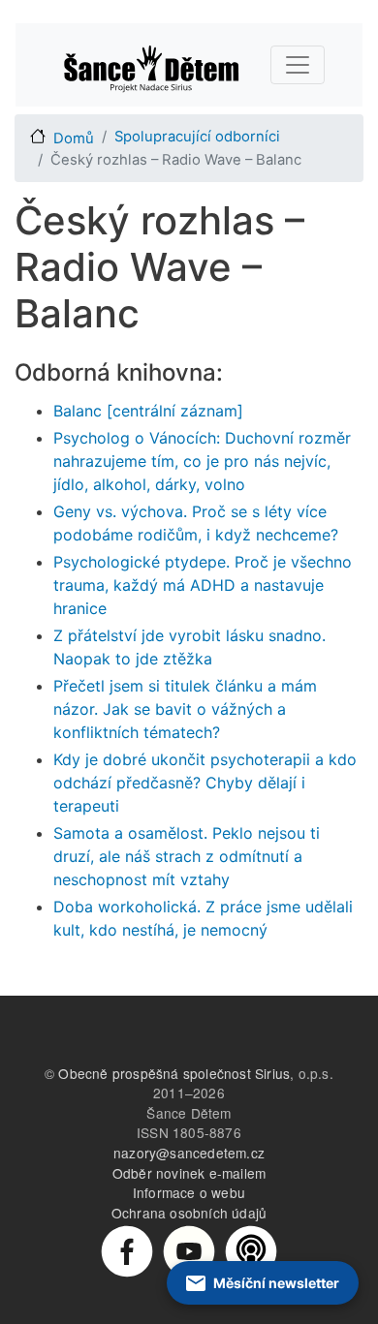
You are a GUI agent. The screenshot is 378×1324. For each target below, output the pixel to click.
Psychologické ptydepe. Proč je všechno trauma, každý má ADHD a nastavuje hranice (202, 585)
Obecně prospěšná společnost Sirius (174, 1073)
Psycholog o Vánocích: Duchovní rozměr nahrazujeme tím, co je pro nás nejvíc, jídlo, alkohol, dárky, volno (202, 461)
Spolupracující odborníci (197, 136)
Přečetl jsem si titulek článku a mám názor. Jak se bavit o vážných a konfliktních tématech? (185, 709)
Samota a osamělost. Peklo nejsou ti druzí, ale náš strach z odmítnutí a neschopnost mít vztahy (186, 856)
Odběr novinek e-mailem (189, 1173)
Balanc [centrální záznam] (148, 410)
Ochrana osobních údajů (189, 1212)
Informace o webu (189, 1192)
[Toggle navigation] (297, 65)
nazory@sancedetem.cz (189, 1152)
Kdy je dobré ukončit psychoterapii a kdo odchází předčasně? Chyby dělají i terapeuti (205, 783)
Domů (73, 138)
